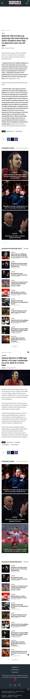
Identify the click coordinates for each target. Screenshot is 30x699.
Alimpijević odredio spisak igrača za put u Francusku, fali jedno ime (15, 207)
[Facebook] (8, 139)
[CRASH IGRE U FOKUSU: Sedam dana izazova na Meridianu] (6, 339)
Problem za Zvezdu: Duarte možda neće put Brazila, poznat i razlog (19, 283)
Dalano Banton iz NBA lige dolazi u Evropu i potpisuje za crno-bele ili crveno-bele (15, 176)
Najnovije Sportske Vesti (12, 248)
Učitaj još (14, 346)
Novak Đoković (19, 131)
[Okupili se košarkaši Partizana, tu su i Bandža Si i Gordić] (6, 302)
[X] (12, 139)
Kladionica (13, 336)
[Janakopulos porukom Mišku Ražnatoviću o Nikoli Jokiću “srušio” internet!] (6, 330)
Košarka (14, 172)
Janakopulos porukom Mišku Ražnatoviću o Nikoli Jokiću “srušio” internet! (19, 330)
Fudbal (12, 280)
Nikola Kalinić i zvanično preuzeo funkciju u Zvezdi (19, 292)
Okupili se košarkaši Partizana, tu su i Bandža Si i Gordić (19, 302)
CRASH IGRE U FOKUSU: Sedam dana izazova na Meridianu (18, 339)
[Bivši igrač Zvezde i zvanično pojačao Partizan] (15, 225)
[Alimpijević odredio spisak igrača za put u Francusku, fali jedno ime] (15, 195)
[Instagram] (15, 685)
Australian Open (10, 131)
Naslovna (4, 30)
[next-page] (5, 243)
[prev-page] (3, 243)
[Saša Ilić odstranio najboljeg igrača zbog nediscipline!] (6, 321)
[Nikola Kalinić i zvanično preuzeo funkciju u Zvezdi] (6, 293)
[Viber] (16, 139)
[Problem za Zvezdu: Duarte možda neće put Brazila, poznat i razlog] (6, 283)
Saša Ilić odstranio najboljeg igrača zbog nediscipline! (19, 320)
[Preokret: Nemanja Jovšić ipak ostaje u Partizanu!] (6, 311)
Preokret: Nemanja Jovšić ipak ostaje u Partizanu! (19, 311)
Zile (3, 48)
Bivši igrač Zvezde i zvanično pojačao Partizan (15, 236)
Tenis (8, 30)
